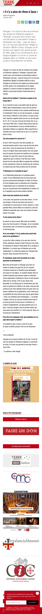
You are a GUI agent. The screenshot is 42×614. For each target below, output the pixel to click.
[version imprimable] (37, 23)
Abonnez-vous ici (21, 419)
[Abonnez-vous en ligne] (27, 3)
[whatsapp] (22, 23)
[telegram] (26, 23)
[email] (18, 23)
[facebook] (30, 23)
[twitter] (33, 23)
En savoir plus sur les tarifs (21, 446)
